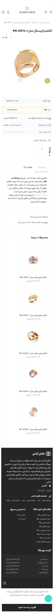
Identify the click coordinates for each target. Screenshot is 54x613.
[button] (11, 37)
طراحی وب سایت (37, 595)
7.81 (45, 110)
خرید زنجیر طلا (45, 522)
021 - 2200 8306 (28, 500)
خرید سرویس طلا (44, 530)
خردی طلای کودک (43, 541)
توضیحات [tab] (41, 167)
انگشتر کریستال (40, 195)
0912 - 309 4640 (13, 500)
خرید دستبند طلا (44, 534)
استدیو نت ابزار (15, 595)
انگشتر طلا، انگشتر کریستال (13, 132)
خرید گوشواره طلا (43, 519)
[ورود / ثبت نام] (8, 12)
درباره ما (22, 519)
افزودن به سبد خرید (27, 607)
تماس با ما (21, 515)
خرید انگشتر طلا (44, 515)
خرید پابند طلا (45, 538)
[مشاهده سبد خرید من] (3, 12)
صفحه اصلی (45, 22)
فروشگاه (35, 22)
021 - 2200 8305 (44, 500)
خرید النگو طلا (45, 526)
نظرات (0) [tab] (28, 167)
